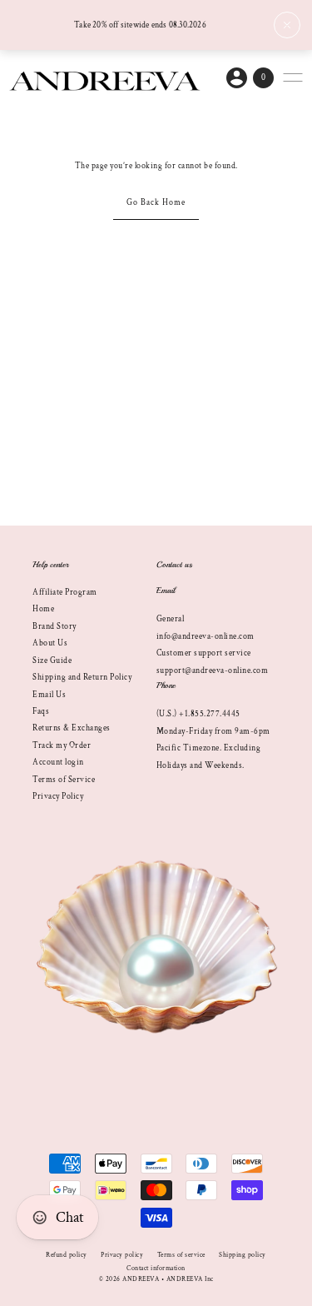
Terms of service (181, 1254)
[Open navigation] (293, 77)
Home (43, 609)
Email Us (49, 694)
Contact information (156, 1268)
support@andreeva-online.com (212, 670)
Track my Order (61, 745)
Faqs (40, 711)
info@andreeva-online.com (205, 636)
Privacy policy (122, 1254)
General (170, 619)
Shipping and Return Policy (81, 677)
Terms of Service (63, 779)
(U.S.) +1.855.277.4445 (198, 714)
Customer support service (203, 653)
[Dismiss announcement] (287, 25)
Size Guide (52, 660)
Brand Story (54, 626)
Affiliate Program (64, 592)
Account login (58, 762)
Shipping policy (242, 1254)
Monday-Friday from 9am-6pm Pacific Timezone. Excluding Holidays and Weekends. (213, 748)
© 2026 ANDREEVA (129, 1279)
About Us (49, 643)
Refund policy (66, 1254)
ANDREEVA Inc (190, 1279)
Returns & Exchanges (71, 728)
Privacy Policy (57, 796)
